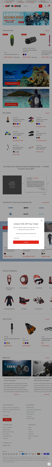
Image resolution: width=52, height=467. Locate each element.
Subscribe (26, 242)
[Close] (41, 220)
